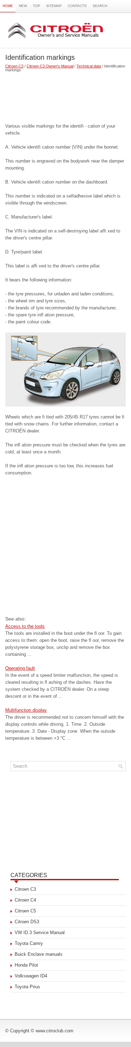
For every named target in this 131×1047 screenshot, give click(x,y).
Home (7, 6)
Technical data (89, 66)
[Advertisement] (65, 95)
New (23, 6)
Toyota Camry (29, 943)
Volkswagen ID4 (31, 975)
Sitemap (54, 6)
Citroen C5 (25, 910)
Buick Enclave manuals (39, 954)
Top (36, 6)
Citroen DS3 (27, 921)
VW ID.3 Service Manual (40, 932)
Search (100, 6)
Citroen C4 (25, 900)
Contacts (77, 6)
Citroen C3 (14, 66)
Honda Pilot (26, 965)
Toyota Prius (27, 986)
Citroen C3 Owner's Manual (50, 66)
